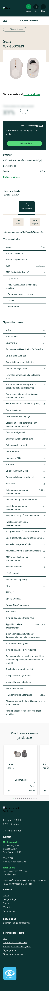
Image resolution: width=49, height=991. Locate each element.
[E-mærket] (9, 973)
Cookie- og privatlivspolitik (15, 942)
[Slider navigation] (13, 798)
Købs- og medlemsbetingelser (17, 946)
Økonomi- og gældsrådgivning (16, 923)
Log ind (39, 126)
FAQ (5, 938)
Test (5, 20)
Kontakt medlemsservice (14, 861)
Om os (6, 895)
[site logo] (11, 8)
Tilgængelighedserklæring (14, 954)
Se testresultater (12, 177)
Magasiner (8, 907)
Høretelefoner (32, 94)
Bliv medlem (26, 143)
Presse (6, 903)
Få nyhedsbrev (10, 911)
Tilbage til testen (17, 29)
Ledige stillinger (10, 899)
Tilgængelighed (10, 950)
